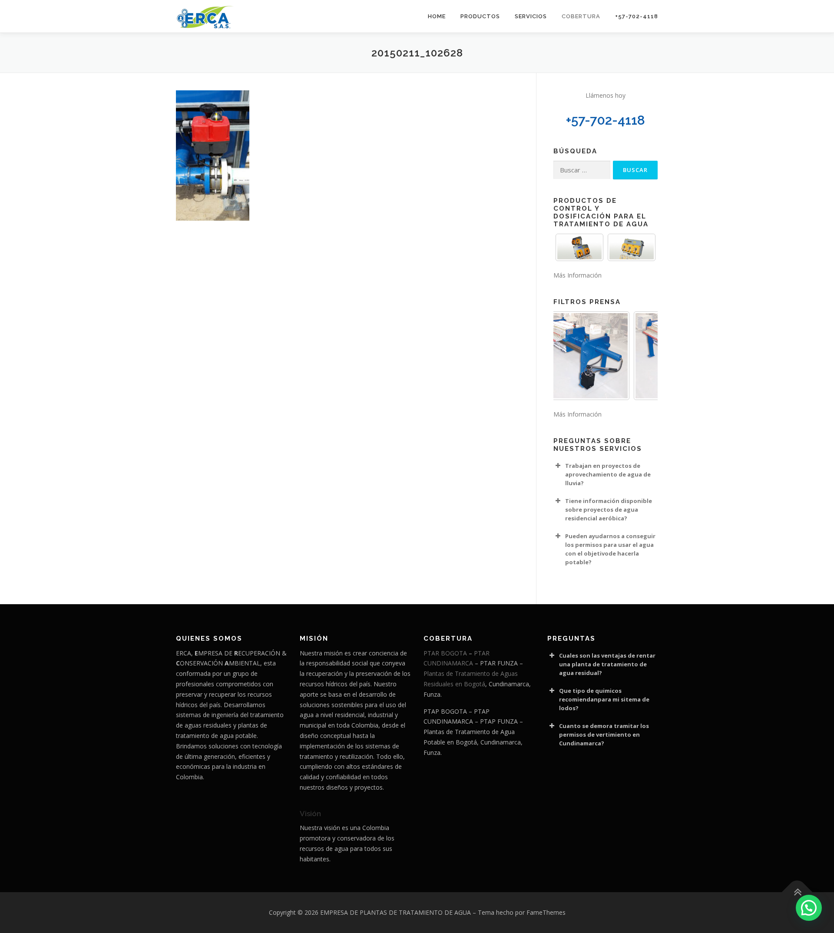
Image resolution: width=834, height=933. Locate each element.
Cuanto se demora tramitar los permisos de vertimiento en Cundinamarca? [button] (604, 734)
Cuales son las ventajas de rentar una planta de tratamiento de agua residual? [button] (607, 664)
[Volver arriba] (797, 892)
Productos (480, 16)
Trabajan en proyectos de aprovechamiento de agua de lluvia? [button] (608, 474)
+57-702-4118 (636, 16)
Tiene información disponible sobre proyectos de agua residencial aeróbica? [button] (608, 509)
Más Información (577, 275)
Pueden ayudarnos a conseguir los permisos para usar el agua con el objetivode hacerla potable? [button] (610, 549)
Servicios (531, 16)
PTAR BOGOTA (445, 653)
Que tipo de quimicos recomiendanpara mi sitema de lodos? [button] (604, 699)
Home (437, 16)
